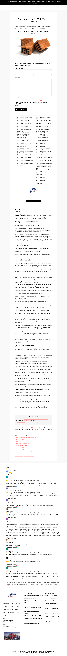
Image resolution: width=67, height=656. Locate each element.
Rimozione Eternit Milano (51, 603)
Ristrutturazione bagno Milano (52, 613)
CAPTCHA (17, 105)
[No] (65, 2)
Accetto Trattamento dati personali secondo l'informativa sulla (29, 100)
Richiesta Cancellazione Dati (48, 651)
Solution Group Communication (37, 652)
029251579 (9, 626)
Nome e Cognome (19, 68)
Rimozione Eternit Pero (20, 439)
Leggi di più (36, 3)
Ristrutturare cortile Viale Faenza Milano (32, 427)
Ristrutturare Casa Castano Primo (22, 454)
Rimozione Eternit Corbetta (21, 449)
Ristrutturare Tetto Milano (51, 611)
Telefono (17, 73)
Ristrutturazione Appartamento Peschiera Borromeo (27, 451)
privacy (41, 100)
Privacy (17, 97)
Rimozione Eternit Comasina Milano (23, 447)
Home (24, 13)
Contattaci (47, 621)
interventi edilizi (27, 420)
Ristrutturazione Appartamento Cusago (33, 595)
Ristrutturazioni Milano (50, 598)
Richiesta (17, 77)
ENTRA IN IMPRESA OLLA (33, 200)
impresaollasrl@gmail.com (12, 628)
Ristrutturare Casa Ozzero (20, 441)
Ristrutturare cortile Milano (51, 608)
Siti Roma (47, 652)
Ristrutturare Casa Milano (51, 595)
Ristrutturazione (21, 422)
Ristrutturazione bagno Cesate (31, 598)
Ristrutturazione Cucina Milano (52, 616)
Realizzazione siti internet (24, 652)
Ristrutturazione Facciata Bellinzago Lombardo (25, 437)
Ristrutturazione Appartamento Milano (54, 600)
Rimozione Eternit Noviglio (21, 445)
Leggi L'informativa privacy (36, 651)
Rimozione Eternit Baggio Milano (32, 605)
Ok (29, 3)
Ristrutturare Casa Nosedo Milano (22, 443)
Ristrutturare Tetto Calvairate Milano (33, 621)
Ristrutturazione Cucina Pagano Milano (33, 615)
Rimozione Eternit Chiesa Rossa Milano (33, 618)
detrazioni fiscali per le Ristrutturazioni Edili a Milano (36, 419)
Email (35, 73)
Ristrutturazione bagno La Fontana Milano (24, 456)
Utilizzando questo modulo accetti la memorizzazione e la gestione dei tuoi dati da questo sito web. (31, 103)
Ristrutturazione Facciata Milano (53, 619)
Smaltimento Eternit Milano (51, 606)
